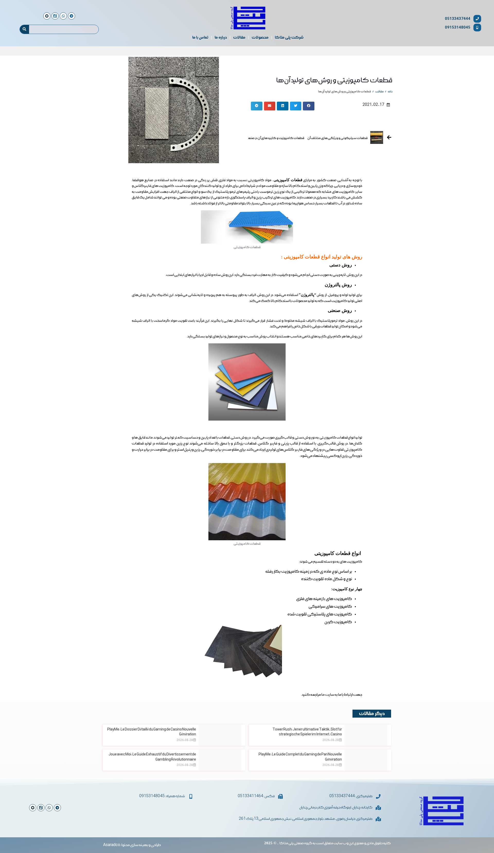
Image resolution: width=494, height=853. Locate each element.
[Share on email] (270, 106)
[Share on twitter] (296, 106)
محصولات (260, 37)
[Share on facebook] (308, 106)
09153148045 (457, 27)
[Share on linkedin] (282, 106)
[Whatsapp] (49, 807)
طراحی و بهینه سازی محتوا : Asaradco (132, 845)
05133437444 (457, 18)
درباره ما (221, 37)
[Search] (24, 29)
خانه (390, 91)
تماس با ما (200, 37)
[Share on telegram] (256, 106)
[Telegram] (57, 807)
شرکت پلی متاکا (289, 37)
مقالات (239, 37)
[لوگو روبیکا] (32, 807)
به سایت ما (329, 694)
